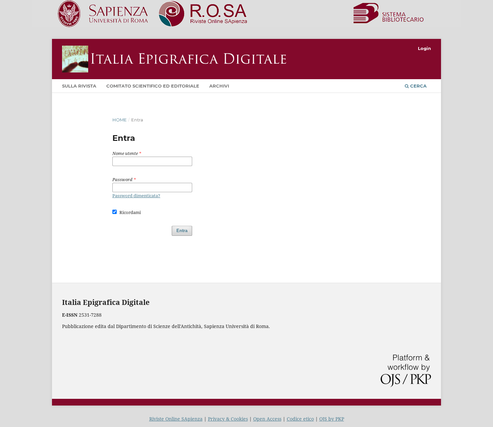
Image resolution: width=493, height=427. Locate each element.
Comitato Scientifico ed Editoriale (152, 86)
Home (119, 119)
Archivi (219, 86)
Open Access (267, 419)
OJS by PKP (331, 419)
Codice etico (300, 419)
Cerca (418, 86)
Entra (181, 230)
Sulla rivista (79, 86)
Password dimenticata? (136, 196)
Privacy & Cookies (228, 419)
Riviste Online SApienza (176, 419)
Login (424, 48)
